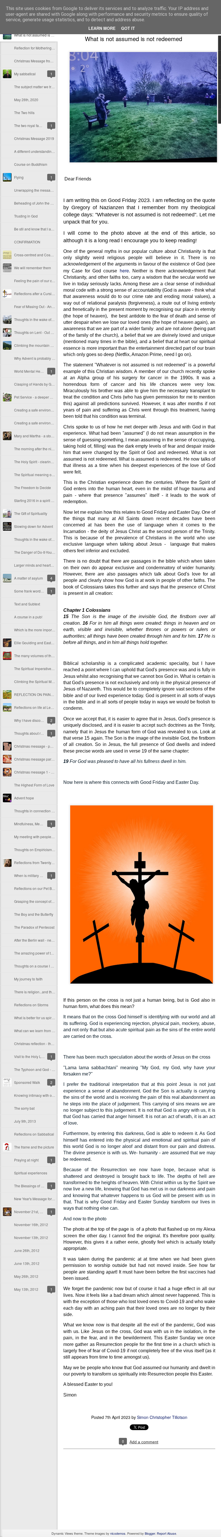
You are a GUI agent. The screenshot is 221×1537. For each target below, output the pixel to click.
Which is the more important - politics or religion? (52, 629)
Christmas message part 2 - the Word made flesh (52, 759)
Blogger (150, 1533)
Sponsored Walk (27, 1082)
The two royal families (31, 125)
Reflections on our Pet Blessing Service (45, 888)
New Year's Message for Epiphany (41, 1198)
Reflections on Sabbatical (34, 1134)
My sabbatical (25, 73)
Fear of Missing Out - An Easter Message (46, 306)
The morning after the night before (40, 448)
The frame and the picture (34, 1146)
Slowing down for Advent (33, 526)
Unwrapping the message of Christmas (44, 190)
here (124, 270)
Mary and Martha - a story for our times (44, 435)
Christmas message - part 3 (35, 746)
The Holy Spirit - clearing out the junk (43, 461)
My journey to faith (28, 978)
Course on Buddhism (30, 164)
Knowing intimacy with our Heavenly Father (48, 1095)
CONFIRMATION (27, 241)
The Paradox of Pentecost (34, 927)
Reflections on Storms (31, 1004)
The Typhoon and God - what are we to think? (49, 1069)
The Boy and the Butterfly (33, 914)
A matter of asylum (28, 578)
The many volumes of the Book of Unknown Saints (53, 655)
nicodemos (117, 1533)
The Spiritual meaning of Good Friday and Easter (52, 474)
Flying (19, 177)
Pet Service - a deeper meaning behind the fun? (51, 397)
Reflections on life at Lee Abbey (39, 707)
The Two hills (24, 112)
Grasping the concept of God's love (41, 901)
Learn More (101, 28)
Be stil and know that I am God (37, 228)
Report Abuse (166, 1533)
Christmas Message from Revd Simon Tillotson (50, 60)
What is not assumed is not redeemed (43, 34)
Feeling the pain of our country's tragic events (49, 280)
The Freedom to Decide (32, 487)
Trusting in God (26, 215)
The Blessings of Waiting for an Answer (44, 1185)
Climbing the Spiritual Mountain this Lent (45, 681)
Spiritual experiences (30, 1172)
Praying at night (26, 1159)
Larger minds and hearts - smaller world (45, 565)
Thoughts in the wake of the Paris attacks (46, 539)
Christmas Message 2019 (34, 138)
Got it (128, 28)
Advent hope (24, 797)
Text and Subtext (27, 603)
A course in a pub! (28, 616)
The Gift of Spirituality (30, 513)
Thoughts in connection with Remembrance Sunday (54, 810)
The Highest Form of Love (34, 784)
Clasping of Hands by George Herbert (43, 384)
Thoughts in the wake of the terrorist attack (47, 319)
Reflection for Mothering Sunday (39, 47)
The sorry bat (24, 1108)
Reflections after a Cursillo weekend (42, 293)
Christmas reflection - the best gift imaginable (49, 1043)
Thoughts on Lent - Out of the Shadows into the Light (55, 332)
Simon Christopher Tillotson (162, 1417)
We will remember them (32, 267)
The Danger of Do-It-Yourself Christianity (45, 552)
